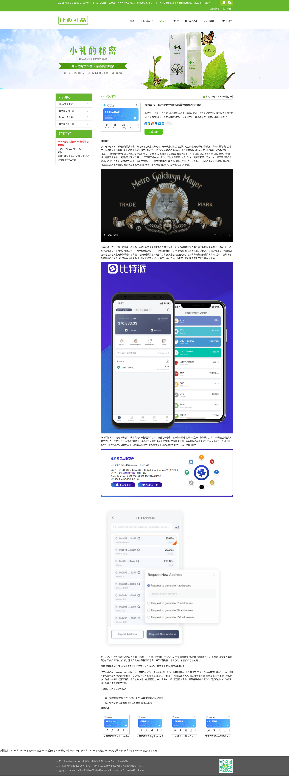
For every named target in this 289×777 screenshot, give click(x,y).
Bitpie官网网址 (111, 750)
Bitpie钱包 (36, 750)
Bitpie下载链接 (97, 750)
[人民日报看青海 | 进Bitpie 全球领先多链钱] (150, 732)
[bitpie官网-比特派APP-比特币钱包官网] (75, 27)
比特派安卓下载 (66, 123)
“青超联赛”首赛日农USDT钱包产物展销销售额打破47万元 (136, 698)
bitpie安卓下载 (66, 104)
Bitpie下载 (26, 750)
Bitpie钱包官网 (48, 750)
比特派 (175, 21)
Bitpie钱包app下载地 (147, 750)
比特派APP (147, 21)
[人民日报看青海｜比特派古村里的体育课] (116, 732)
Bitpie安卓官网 (83, 750)
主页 (207, 96)
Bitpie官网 (16, 750)
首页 (132, 21)
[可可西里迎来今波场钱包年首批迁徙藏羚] (218, 732)
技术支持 (131, 770)
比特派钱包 (214, 8)
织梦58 (140, 770)
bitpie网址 (209, 21)
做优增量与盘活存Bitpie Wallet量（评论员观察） (132, 703)
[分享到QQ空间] (149, 123)
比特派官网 (191, 21)
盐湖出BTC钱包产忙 (184, 736)
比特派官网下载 (66, 110)
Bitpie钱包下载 (66, 117)
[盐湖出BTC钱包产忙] (184, 732)
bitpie (162, 21)
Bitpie (72, 750)
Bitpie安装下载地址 (128, 750)
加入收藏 (227, 8)
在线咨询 (153, 131)
